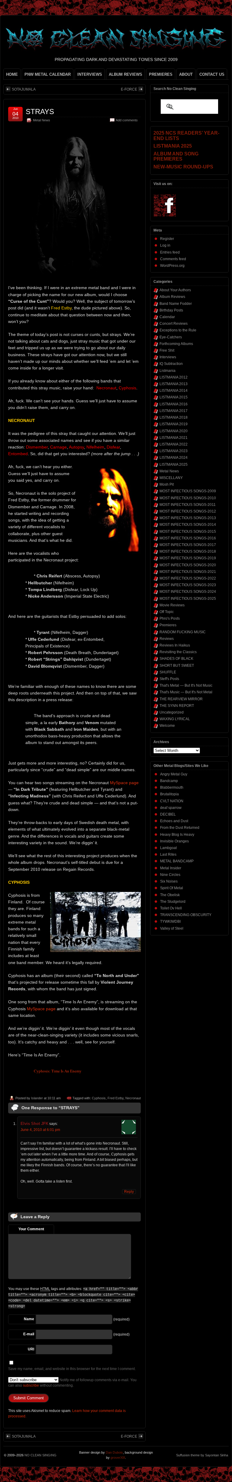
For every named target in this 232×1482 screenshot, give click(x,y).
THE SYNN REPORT (177, 706)
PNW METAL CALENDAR (47, 74)
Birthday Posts (171, 310)
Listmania (168, 371)
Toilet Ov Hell (171, 908)
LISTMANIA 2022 (174, 444)
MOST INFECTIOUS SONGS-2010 (188, 498)
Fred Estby (116, 1098)
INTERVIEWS (89, 74)
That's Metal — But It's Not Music (186, 685)
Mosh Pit (167, 484)
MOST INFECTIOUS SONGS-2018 (188, 551)
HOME (12, 74)
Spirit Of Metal (171, 888)
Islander (37, 1098)
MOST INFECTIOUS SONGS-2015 (188, 531)
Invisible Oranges (174, 841)
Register (167, 239)
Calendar (167, 317)
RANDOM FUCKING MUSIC (183, 632)
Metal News (41, 120)
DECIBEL (168, 814)
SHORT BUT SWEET (177, 665)
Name (29, 1319)
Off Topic (167, 612)
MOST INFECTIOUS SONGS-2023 (188, 585)
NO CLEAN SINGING (40, 1455)
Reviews (167, 639)
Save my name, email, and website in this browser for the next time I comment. (72, 1369)
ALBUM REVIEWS (125, 74)
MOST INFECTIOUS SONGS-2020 (188, 565)
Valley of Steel (171, 928)
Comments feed (173, 259)
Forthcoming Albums (176, 344)
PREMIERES (160, 74)
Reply (129, 1192)
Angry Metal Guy (173, 774)
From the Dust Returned (179, 828)
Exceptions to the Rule (178, 330)
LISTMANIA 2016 (174, 404)
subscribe (31, 1385)
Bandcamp (169, 781)
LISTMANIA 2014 (174, 390)
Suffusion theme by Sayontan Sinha (202, 1455)
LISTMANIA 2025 (174, 464)
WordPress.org (172, 266)
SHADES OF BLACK (176, 658)
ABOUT (186, 74)
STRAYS (40, 111)
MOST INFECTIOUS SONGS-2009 (188, 491)
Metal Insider (170, 868)
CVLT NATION (171, 801)
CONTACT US (211, 74)
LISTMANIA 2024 (174, 457)
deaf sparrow (171, 808)
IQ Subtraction (171, 364)
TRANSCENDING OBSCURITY (185, 915)
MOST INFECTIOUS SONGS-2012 (188, 511)
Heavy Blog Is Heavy (177, 834)
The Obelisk (170, 895)
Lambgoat (168, 848)
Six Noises (169, 881)
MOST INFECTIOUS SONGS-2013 (188, 518)
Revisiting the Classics (178, 652)
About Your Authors (175, 290)
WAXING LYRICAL (175, 719)
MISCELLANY (171, 478)
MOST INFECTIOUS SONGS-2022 (188, 578)
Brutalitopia (169, 794)
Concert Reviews (174, 323)
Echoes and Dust (174, 821)
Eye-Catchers (171, 337)
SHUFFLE (168, 672)
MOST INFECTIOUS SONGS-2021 (188, 572)
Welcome (167, 725)
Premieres (168, 625)
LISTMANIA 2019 (174, 424)
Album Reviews (172, 297)
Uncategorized (172, 712)
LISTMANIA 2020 (174, 431)
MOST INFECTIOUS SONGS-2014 (188, 524)
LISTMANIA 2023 (174, 451)
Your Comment (31, 1229)
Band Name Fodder (176, 304)
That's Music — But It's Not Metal (186, 692)
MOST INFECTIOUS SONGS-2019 (188, 558)
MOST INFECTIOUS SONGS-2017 (188, 545)
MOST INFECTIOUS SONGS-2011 (188, 505)
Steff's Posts (169, 679)
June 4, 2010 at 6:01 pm (40, 1130)
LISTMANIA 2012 (174, 377)
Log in (165, 245)
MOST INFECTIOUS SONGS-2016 (188, 538)
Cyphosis (99, 1098)
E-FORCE (129, 89)
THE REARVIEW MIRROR (181, 699)
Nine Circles (170, 875)
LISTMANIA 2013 (174, 384)
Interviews (168, 357)
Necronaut (133, 1098)
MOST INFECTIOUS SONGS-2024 (188, 591)
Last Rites (168, 854)
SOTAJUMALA (24, 89)
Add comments (127, 120)
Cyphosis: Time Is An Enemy (58, 1071)
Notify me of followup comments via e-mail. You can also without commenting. (72, 1383)
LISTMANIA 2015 (174, 397)
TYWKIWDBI (170, 921)
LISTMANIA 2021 (174, 438)
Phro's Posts (170, 618)
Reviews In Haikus (175, 645)
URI (31, 1349)
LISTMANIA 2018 (174, 417)
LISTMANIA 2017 (174, 411)
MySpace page (124, 782)
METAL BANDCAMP (177, 861)
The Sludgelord (172, 901)
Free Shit (167, 350)
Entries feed (170, 252)
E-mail (28, 1334)
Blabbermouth (171, 787)
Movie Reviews (172, 605)
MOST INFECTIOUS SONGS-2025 (188, 598)
